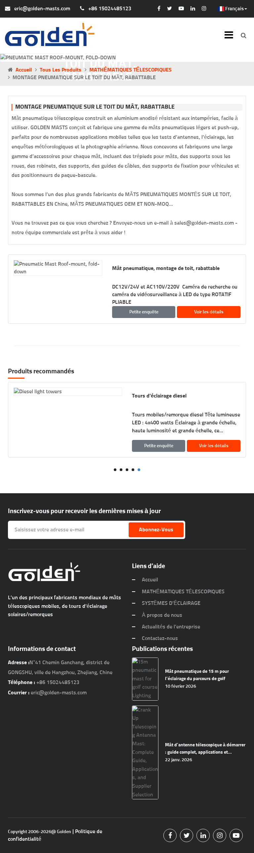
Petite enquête (143, 312)
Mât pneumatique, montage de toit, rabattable (166, 268)
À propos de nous (162, 615)
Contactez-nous (160, 638)
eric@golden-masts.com (42, 8)
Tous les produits (60, 70)
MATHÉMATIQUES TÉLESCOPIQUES (130, 70)
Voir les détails (209, 312)
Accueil (24, 70)
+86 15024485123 (109, 8)
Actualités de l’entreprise (171, 626)
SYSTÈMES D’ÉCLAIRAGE (171, 603)
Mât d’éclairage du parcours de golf (175, 396)
